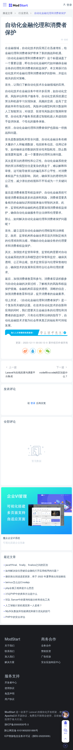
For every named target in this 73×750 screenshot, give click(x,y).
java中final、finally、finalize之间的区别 (26, 565)
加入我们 (9, 656)
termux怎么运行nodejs (17, 582)
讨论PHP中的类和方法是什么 (21, 593)
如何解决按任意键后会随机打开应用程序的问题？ (32, 570)
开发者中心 (11, 682)
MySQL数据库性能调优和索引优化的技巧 (27, 611)
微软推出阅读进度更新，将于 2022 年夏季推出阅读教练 (35, 576)
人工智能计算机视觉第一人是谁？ (23, 605)
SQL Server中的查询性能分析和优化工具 (27, 599)
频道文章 (8, 13)
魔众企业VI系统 (11, 538)
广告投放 (46, 656)
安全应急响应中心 (51, 662)
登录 (69, 5)
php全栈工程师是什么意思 (19, 588)
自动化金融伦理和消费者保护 (50, 13)
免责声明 (9, 693)
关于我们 (9, 645)
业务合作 (46, 645)
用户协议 (9, 699)
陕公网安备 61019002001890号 (21, 730)
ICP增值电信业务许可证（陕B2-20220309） (28, 736)
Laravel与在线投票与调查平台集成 (20, 374)
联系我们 (9, 651)
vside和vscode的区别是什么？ (53, 374)
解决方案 (9, 662)
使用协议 (9, 688)
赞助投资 (46, 651)
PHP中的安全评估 (15, 617)
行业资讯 (23, 13)
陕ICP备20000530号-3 (17, 724)
